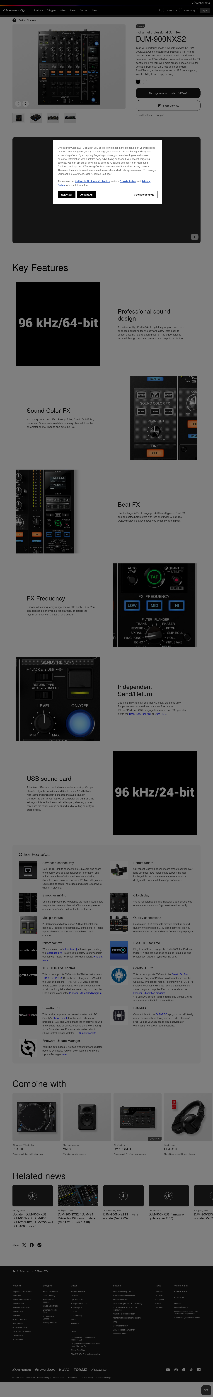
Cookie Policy (128, 181)
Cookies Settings (144, 194)
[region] (107, 172)
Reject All (66, 194)
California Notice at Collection (92, 181)
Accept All (86, 194)
